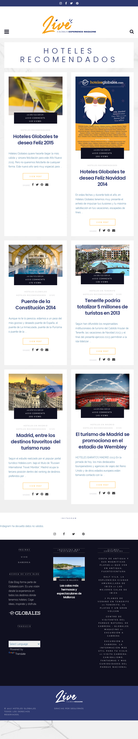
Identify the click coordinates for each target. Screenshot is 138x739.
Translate (20, 653)
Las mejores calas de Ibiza (113, 590)
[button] (7, 32)
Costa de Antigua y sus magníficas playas (114, 562)
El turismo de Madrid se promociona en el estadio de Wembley (102, 440)
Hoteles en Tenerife (102, 291)
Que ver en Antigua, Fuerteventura (115, 568)
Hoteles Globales (35, 292)
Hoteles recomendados (35, 130)
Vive (52, 295)
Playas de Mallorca (69, 580)
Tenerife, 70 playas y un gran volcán (113, 608)
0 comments (37, 118)
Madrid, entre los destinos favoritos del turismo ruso (35, 441)
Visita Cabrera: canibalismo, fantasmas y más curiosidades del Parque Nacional (114, 660)
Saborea (24, 562)
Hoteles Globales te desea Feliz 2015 (35, 139)
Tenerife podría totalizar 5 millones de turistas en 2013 (102, 306)
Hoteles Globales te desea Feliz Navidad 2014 (102, 177)
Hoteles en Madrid (36, 426)
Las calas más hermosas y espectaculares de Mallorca (69, 591)
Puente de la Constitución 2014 (35, 304)
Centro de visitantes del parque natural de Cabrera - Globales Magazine (113, 623)
